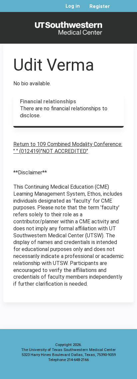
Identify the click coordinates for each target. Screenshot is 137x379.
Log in (73, 6)
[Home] (68, 26)
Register (99, 6)
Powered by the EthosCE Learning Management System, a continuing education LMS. (110, 372)
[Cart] (117, 10)
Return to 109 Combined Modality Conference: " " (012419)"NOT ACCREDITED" (67, 147)
